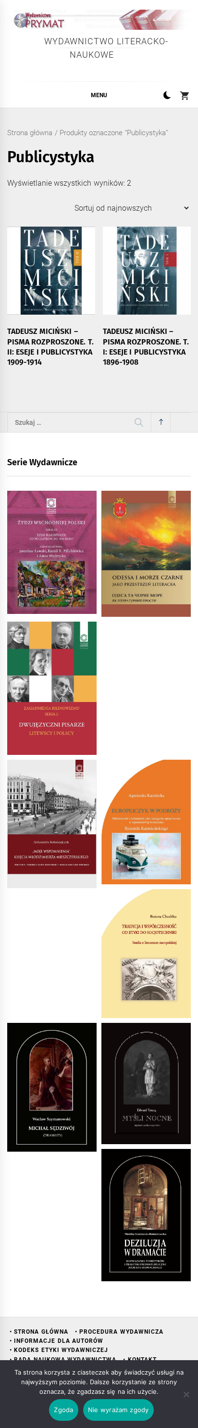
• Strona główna (39, 1331)
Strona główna (29, 132)
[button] (167, 96)
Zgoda (63, 1410)
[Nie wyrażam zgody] (186, 1394)
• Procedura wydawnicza (119, 1331)
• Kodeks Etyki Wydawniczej (59, 1350)
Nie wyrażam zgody (118, 1410)
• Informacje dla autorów (56, 1341)
